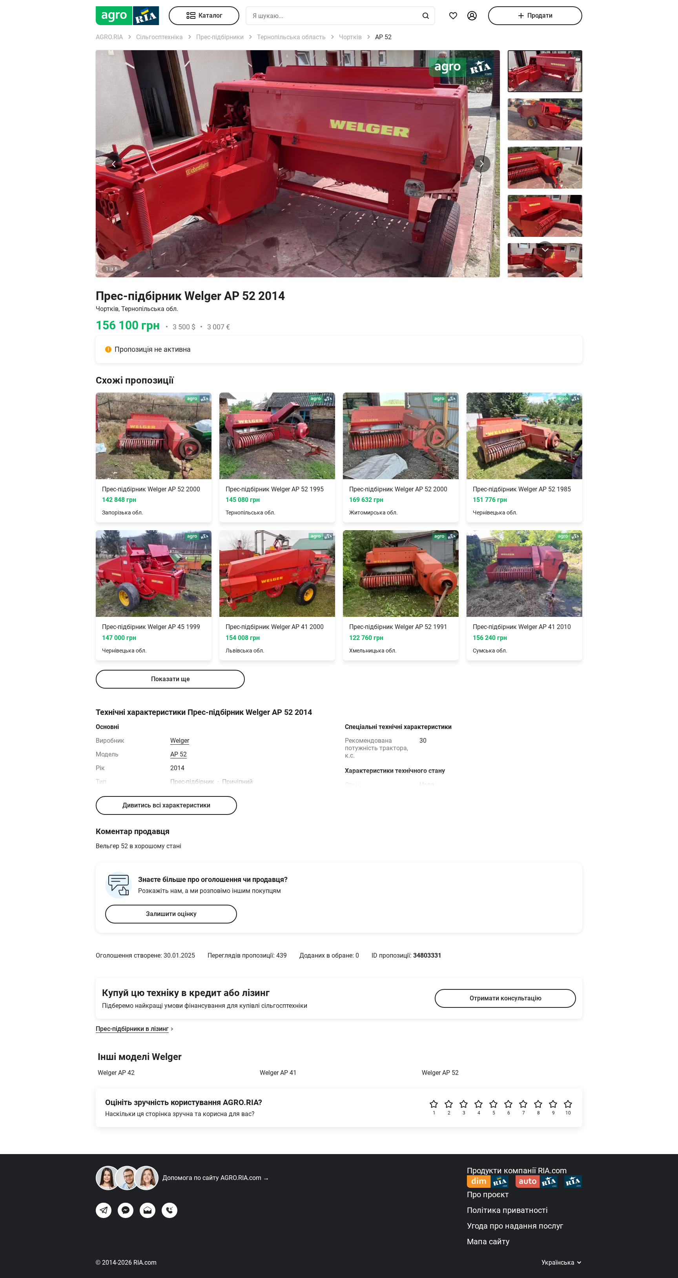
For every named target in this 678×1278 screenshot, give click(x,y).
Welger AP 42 (116, 1072)
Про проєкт (488, 1194)
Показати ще (170, 679)
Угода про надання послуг (515, 1226)
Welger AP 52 (440, 1072)
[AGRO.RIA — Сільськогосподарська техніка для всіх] (132, 15)
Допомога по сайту (215, 1178)
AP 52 (178, 754)
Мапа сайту (488, 1241)
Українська (558, 1262)
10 (568, 1113)
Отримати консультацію (505, 998)
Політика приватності (507, 1210)
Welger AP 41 (278, 1072)
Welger (179, 740)
